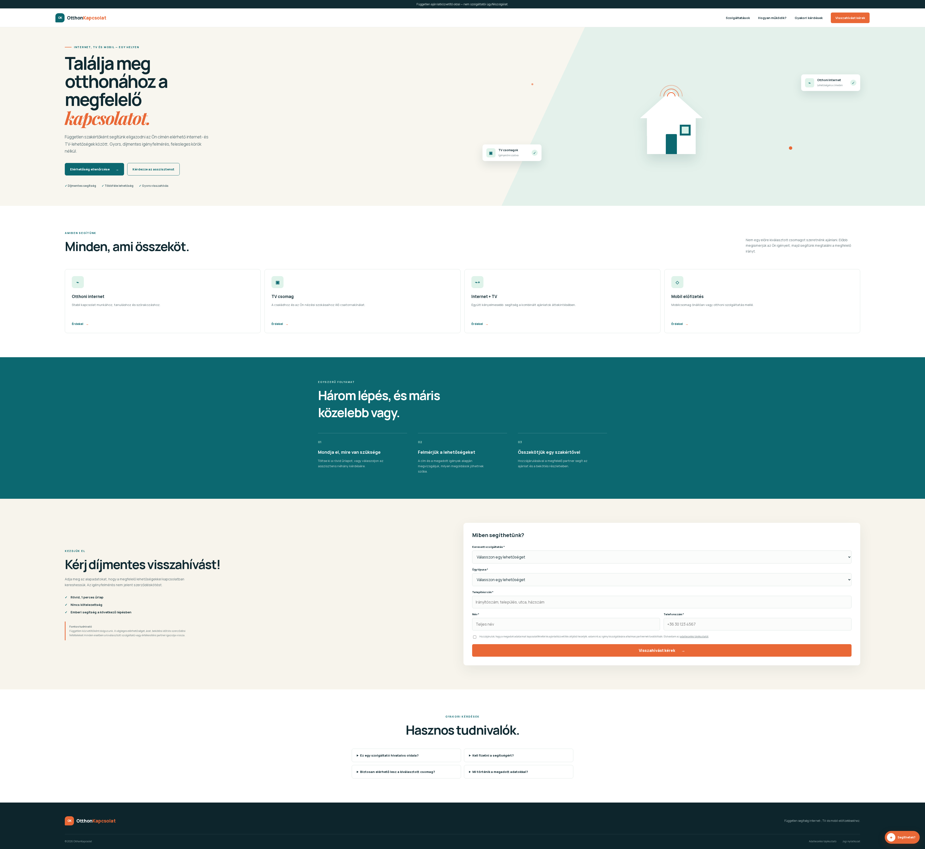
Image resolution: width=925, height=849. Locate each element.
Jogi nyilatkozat (851, 841)
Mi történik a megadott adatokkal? (500, 772)
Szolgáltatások (738, 18)
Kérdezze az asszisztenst (153, 169)
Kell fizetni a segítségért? (493, 755)
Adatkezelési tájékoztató (822, 841)
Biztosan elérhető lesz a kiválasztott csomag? (397, 772)
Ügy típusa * (480, 569)
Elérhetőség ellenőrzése (94, 169)
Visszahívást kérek (850, 18)
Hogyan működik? (772, 18)
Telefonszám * (674, 614)
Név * (475, 614)
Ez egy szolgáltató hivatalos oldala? (389, 755)
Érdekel (80, 324)
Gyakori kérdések (809, 18)
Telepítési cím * (482, 592)
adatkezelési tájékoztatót (694, 636)
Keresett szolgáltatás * (488, 547)
